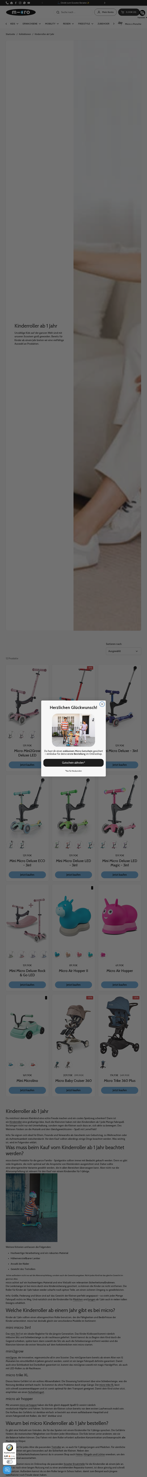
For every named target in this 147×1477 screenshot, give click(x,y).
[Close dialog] (102, 704)
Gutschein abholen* (73, 762)
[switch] (9, 1462)
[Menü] (14, 1444)
